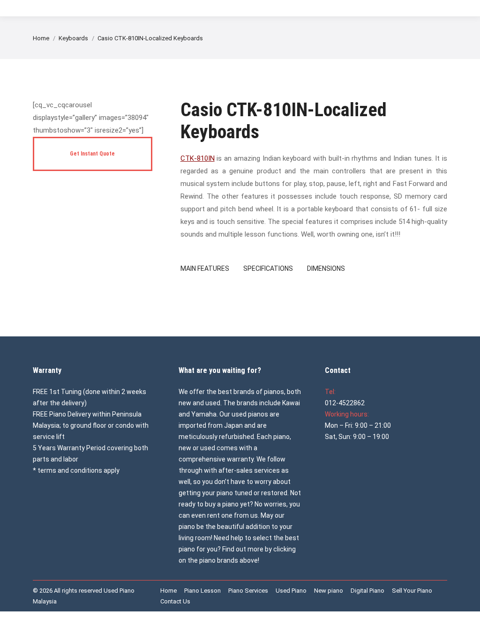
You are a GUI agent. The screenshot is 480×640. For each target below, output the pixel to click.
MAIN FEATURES (204, 268)
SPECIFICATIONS (268, 268)
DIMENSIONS (326, 268)
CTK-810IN (197, 158)
